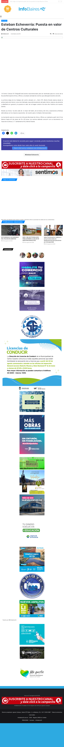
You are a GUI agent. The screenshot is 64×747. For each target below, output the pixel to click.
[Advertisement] (32, 735)
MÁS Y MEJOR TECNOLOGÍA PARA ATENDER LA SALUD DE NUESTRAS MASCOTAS (31, 239)
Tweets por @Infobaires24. (9, 620)
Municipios (4, 20)
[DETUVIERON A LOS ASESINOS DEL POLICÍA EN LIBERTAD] (10, 230)
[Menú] (1, 16)
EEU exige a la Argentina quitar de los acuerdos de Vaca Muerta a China (28, 1)
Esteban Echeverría (32, 155)
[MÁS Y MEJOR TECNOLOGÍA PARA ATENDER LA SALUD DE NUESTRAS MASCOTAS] (32, 230)
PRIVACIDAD (25, 720)
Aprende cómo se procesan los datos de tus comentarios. (39, 219)
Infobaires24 (38, 720)
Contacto (32, 720)
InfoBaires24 (5, 33)
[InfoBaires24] (32, 9)
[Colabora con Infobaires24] (32, 144)
